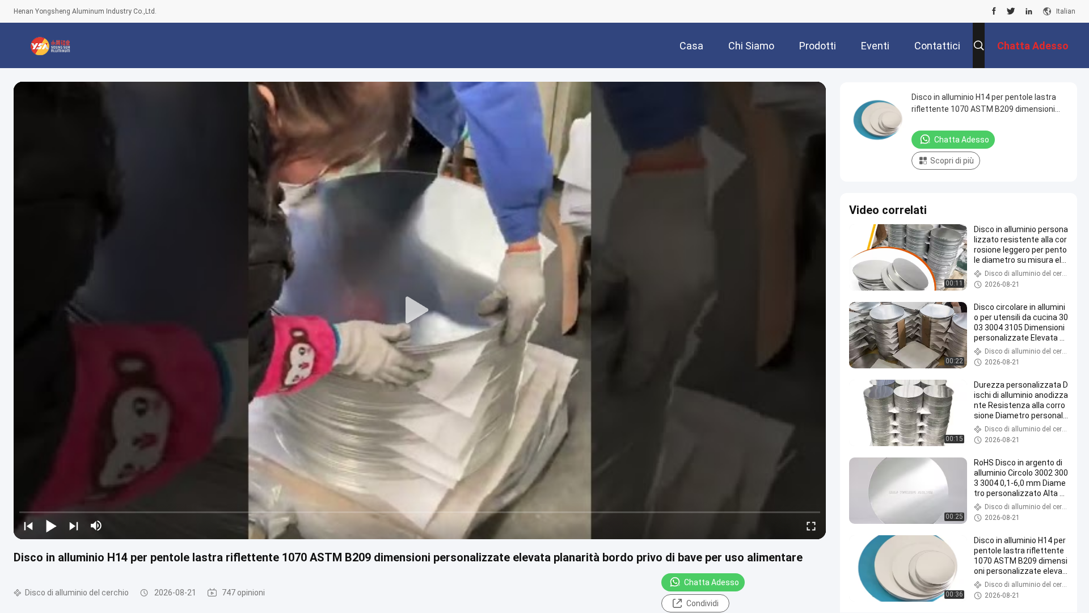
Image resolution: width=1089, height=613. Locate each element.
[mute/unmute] (96, 525)
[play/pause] (51, 525)
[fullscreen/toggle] (811, 525)
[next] (73, 525)
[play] (420, 310)
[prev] (28, 525)
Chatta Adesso (711, 582)
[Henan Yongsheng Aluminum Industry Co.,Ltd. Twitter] (1011, 11)
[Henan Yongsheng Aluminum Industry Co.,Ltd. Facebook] (994, 11)
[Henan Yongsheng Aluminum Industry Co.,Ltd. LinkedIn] (1028, 11)
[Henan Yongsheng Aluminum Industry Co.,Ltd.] (50, 45)
